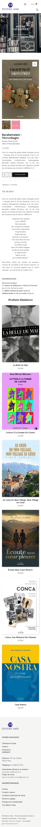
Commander (20, 175)
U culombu (13, 185)
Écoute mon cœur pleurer (20, 570)
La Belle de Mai (20, 365)
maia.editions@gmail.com (11, 772)
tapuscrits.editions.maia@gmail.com (15, 777)
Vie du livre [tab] (8, 191)
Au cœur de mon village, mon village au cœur (21, 501)
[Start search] (37, 9)
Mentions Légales (15, 821)
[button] (25, 4)
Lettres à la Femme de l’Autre (20, 432)
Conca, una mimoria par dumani (20, 637)
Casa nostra (20, 704)
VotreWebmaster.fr (11, 824)
